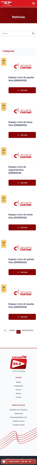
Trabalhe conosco (19, 421)
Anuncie (18, 390)
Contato (18, 397)
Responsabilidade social (18, 417)
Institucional (19, 413)
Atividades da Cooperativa (18, 410)
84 (10, 330)
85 (12, 330)
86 (14, 330)
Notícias (18, 393)
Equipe (18, 382)
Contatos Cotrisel (18, 425)
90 (26, 330)
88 (23, 330)
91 (28, 330)
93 (32, 330)
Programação (18, 386)
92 (30, 330)
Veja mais (23, 90)
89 (25, 330)
